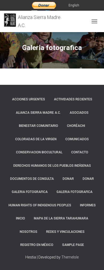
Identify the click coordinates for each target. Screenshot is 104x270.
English (74, 5)
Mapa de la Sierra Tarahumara (61, 218)
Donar (68, 179)
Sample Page (73, 245)
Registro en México (36, 245)
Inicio (20, 218)
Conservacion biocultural (39, 152)
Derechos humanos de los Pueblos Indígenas (52, 166)
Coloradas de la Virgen (36, 139)
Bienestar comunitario (38, 126)
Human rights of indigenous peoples (40, 205)
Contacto (79, 152)
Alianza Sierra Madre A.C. (38, 113)
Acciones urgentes (28, 99)
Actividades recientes (73, 99)
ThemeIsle (70, 257)
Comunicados (77, 139)
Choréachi (76, 126)
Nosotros (28, 232)
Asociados (79, 113)
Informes (88, 205)
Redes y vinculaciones (65, 232)
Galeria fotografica (30, 192)
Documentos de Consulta (32, 179)
